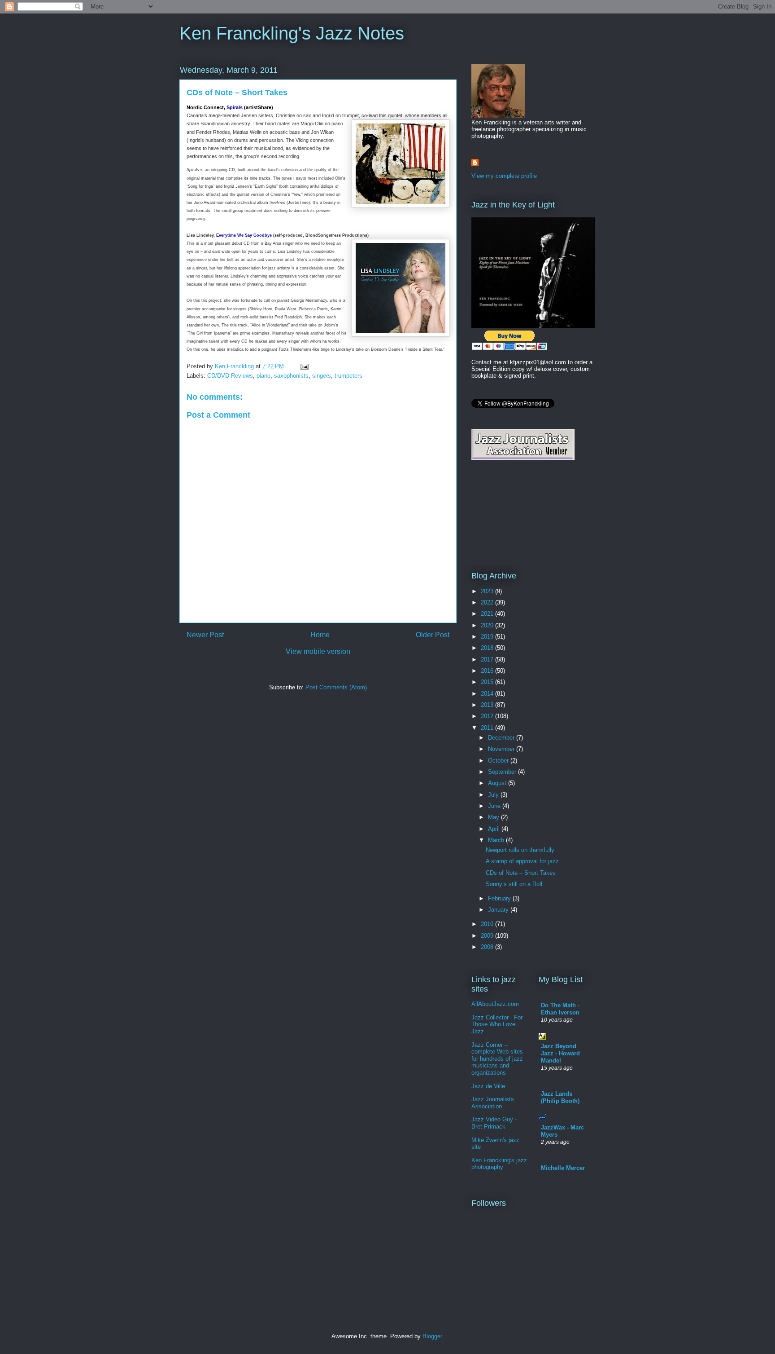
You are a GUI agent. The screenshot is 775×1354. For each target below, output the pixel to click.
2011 (488, 727)
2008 (488, 947)
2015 (488, 682)
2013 (488, 704)
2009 (488, 935)
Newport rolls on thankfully (520, 850)
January (499, 909)
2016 (488, 670)
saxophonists (291, 375)
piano (263, 375)
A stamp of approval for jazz (522, 861)
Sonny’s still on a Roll (514, 884)
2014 (488, 693)
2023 (488, 591)
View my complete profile (504, 175)
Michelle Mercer (563, 1167)
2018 (488, 647)
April (494, 828)
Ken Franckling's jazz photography (499, 1164)
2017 (488, 659)
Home (320, 635)
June (495, 806)
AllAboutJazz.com (495, 1004)
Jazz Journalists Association (492, 1103)
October (499, 760)
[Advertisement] (511, 514)
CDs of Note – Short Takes (521, 872)
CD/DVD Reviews (230, 375)
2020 (488, 625)
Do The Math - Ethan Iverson (560, 1009)
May (494, 817)
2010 (488, 924)
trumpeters (348, 375)
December (502, 737)
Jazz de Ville (488, 1086)
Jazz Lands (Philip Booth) (560, 1097)
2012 (488, 716)
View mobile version (318, 651)
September (503, 771)
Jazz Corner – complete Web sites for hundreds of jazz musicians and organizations (497, 1058)
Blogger (432, 1336)
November (502, 748)
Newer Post (205, 635)
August (498, 783)
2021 (488, 613)
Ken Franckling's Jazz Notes (291, 33)
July (494, 794)
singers (321, 375)
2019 (488, 636)
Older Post (432, 635)
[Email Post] (303, 366)
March (497, 840)
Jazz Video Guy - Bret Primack (494, 1123)
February (500, 898)
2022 (488, 602)
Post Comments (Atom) (336, 687)
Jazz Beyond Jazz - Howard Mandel (560, 1053)
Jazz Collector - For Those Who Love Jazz (496, 1024)
